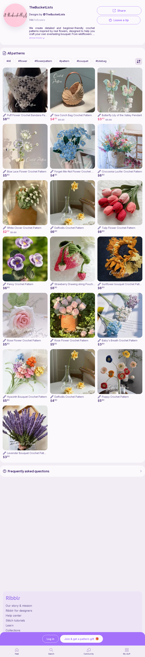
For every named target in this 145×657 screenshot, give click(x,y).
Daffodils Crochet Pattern (69, 227)
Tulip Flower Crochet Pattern (118, 227)
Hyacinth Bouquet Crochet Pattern (27, 396)
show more (35, 37)
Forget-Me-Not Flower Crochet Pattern (77, 171)
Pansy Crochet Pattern (20, 284)
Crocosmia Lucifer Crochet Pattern (122, 171)
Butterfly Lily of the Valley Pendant (122, 115)
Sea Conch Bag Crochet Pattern (73, 115)
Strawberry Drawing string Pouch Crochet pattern (83, 284)
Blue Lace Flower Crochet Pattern (26, 171)
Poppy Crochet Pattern (115, 396)
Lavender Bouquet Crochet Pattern (27, 453)
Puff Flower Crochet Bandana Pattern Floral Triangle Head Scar (44, 115)
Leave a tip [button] (121, 20)
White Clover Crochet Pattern (24, 227)
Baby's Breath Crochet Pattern (119, 340)
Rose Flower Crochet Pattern (24, 340)
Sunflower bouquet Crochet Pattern (122, 284)
